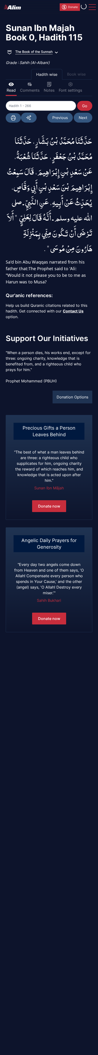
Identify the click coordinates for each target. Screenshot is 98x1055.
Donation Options (72, 397)
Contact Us (73, 311)
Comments (29, 90)
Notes (49, 90)
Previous (60, 117)
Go (84, 105)
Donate (73, 7)
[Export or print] (13, 118)
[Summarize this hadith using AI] (29, 118)
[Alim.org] (14, 7)
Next (83, 117)
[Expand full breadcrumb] (9, 51)
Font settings (70, 90)
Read (11, 90)
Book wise (76, 74)
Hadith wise (46, 74)
